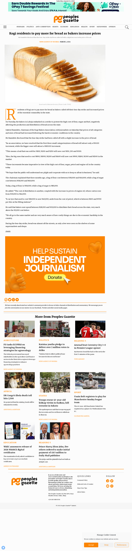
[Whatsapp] (13, 299)
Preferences (121, 545)
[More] (17, 299)
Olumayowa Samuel (82, 416)
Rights (55, 27)
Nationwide (102, 27)
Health (84, 27)
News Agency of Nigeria (49, 42)
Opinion (112, 27)
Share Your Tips (82, 488)
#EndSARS (20, 27)
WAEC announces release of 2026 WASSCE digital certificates (18, 449)
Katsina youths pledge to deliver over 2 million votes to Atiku (54, 347)
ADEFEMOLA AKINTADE (12, 409)
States (43, 396)
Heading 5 (80, 341)
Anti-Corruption (43, 27)
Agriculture (11, 340)
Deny (106, 545)
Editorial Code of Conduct (85, 484)
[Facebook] (6, 299)
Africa (8, 391)
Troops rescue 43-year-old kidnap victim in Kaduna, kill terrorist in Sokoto (54, 403)
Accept (91, 545)
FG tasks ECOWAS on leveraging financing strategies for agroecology (17, 347)
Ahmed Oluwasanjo (11, 466)
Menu (7, 27)
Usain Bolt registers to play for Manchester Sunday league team (90, 399)
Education (74, 27)
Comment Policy (82, 480)
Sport (92, 27)
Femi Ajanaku (79, 359)
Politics (30, 27)
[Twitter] (9, 299)
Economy (64, 27)
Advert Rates (81, 492)
